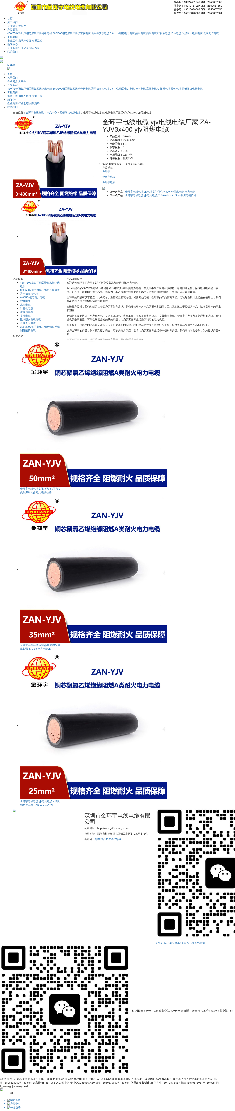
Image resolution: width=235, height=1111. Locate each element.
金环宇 (106, 171)
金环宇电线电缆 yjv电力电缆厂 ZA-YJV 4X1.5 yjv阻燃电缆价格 (160, 195)
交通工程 (37, 40)
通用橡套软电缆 (100, 33)
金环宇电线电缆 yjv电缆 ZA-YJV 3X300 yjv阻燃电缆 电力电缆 (160, 191)
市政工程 (12, 40)
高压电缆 (151, 33)
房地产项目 (24, 40)
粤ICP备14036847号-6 (108, 839)
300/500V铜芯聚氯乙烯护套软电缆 (40, 290)
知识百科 (34, 48)
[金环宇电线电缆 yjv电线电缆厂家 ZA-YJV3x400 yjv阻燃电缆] (55, 156)
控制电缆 (140, 33)
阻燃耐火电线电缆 (192, 33)
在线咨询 (200, 943)
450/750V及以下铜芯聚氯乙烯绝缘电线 (29, 33)
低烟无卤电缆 (211, 33)
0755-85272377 (165, 943)
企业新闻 (12, 48)
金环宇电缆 (108, 176)
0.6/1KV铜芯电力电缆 (122, 33)
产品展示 (12, 29)
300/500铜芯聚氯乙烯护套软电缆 (72, 33)
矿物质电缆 (163, 33)
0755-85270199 (184, 943)
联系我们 (12, 51)
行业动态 (23, 48)
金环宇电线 (108, 182)
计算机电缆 (26, 308)
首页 (9, 18)
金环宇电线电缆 (35, 112)
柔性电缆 (176, 33)
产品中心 (52, 112)
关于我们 (12, 22)
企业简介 (12, 26)
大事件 (22, 26)
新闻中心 (12, 44)
